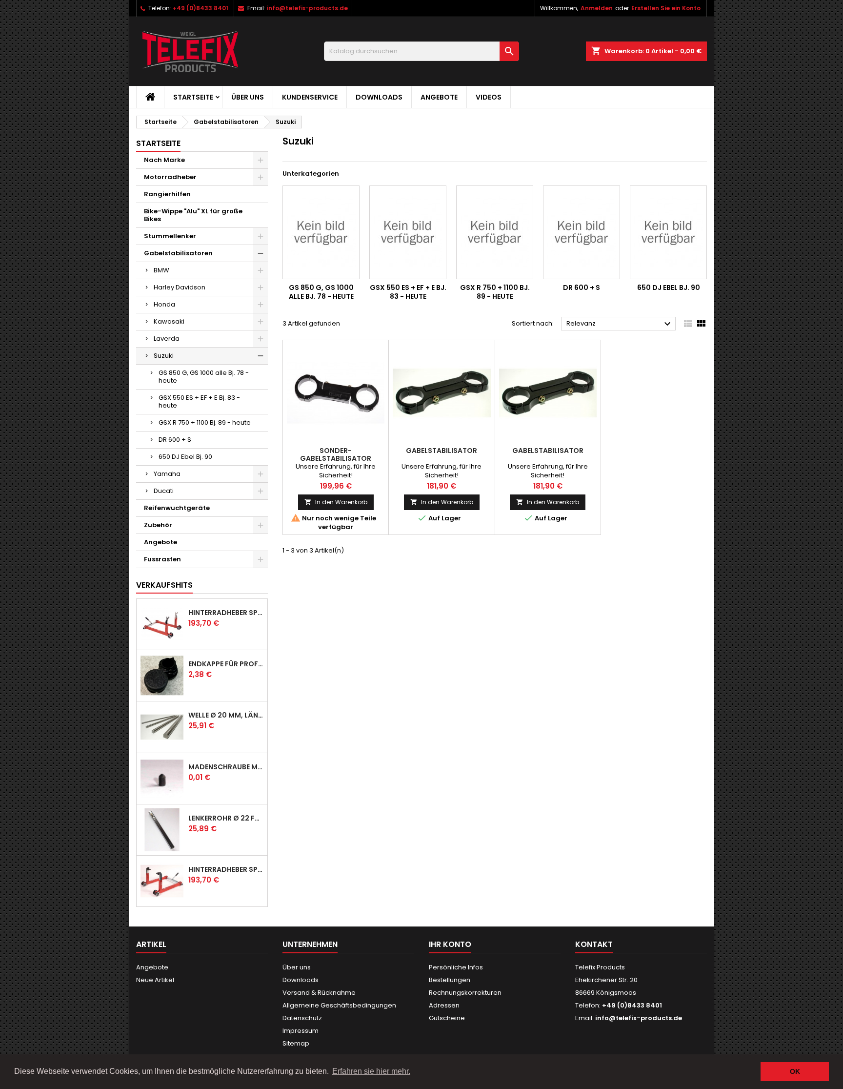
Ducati (164, 490)
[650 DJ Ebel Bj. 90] (668, 232)
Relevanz (619, 324)
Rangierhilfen (167, 194)
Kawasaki (169, 321)
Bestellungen (449, 980)
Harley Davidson (179, 287)
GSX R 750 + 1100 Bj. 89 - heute (205, 422)
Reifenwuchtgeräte (177, 508)
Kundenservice (310, 97)
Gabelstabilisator (441, 450)
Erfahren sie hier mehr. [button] (371, 1071)
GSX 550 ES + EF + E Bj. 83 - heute (199, 401)
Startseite (193, 97)
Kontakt (594, 944)
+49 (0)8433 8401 (200, 8)
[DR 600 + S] (581, 232)
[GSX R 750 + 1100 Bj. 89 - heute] (494, 232)
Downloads (379, 97)
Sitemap (295, 1043)
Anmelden (597, 8)
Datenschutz (302, 1018)
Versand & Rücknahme (319, 992)
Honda (164, 304)
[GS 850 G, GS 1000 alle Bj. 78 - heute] (321, 232)
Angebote (439, 97)
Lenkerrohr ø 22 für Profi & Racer (225, 818)
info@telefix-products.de (307, 8)
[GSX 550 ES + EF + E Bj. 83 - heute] (407, 232)
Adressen (444, 1005)
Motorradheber (170, 177)
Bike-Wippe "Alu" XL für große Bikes (193, 215)
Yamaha (167, 473)
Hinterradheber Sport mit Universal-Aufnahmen (225, 869)
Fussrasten (162, 559)
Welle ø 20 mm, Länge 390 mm (225, 715)
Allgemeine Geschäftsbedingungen (339, 1005)
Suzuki (164, 355)
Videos (489, 97)
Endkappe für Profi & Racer (225, 664)
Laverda (167, 338)
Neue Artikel (155, 980)
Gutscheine (447, 1018)
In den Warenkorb (335, 502)
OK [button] (795, 1071)
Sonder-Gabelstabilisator (335, 454)
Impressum (300, 1030)
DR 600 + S (175, 439)
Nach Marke (164, 159)
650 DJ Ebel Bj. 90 (185, 456)
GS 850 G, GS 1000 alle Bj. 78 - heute (204, 376)
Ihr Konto (450, 944)
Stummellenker (170, 236)
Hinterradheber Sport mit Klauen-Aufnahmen (225, 612)
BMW (161, 270)
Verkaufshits (164, 585)
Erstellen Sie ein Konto (666, 8)
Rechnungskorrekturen (465, 992)
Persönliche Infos (456, 967)
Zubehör (158, 525)
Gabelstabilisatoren (178, 253)
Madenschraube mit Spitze (225, 767)
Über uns (247, 97)
